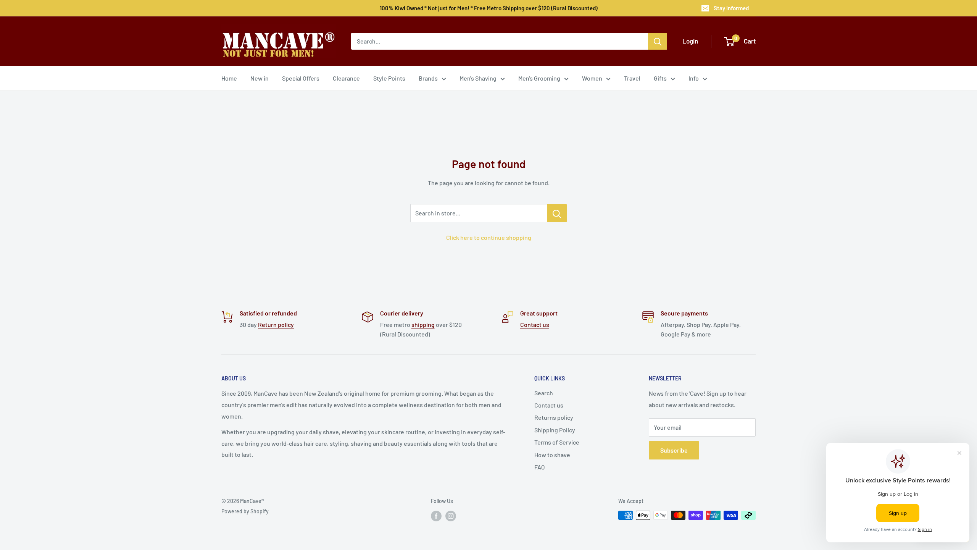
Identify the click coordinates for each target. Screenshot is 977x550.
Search (543, 392)
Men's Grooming (539, 78)
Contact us (534, 324)
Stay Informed (731, 8)
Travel (632, 78)
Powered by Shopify (245, 511)
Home (229, 78)
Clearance (346, 78)
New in (259, 78)
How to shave (552, 454)
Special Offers (300, 78)
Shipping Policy (554, 430)
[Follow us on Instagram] (450, 516)
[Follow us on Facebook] (436, 516)
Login (690, 41)
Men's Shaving (478, 78)
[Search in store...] (557, 213)
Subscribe (674, 450)
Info (693, 78)
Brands (428, 78)
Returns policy (553, 417)
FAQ (539, 467)
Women (592, 78)
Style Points (389, 78)
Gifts (660, 78)
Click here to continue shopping (488, 237)
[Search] (657, 41)
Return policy (276, 324)
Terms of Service (556, 442)
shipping (423, 324)
